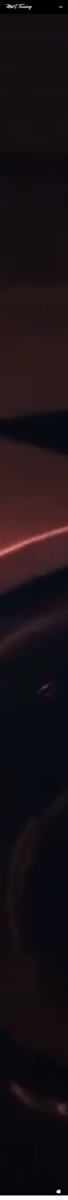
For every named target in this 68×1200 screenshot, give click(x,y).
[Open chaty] (59, 1191)
